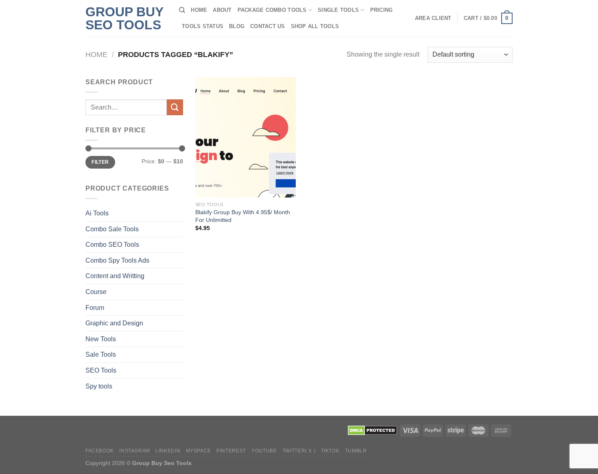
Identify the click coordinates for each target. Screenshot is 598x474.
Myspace (198, 451)
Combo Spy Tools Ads (117, 260)
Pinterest (231, 451)
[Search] (182, 10)
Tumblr (356, 451)
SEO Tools (100, 370)
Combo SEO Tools (112, 244)
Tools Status (202, 26)
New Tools (100, 339)
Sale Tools (100, 354)
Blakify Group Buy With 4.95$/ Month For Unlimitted (242, 216)
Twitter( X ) (298, 451)
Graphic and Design (114, 323)
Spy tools (98, 386)
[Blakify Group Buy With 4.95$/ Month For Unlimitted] (245, 137)
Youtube (264, 451)
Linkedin (167, 451)
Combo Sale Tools (112, 229)
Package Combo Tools (272, 10)
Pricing (381, 10)
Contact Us (267, 26)
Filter (100, 162)
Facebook (99, 451)
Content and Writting (114, 275)
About (222, 10)
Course (96, 291)
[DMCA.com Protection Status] (372, 430)
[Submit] (175, 107)
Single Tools (338, 10)
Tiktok (330, 451)
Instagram (134, 451)
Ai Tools (97, 213)
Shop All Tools (315, 26)
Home (199, 10)
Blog (236, 26)
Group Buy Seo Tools (124, 18)
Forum (94, 307)
